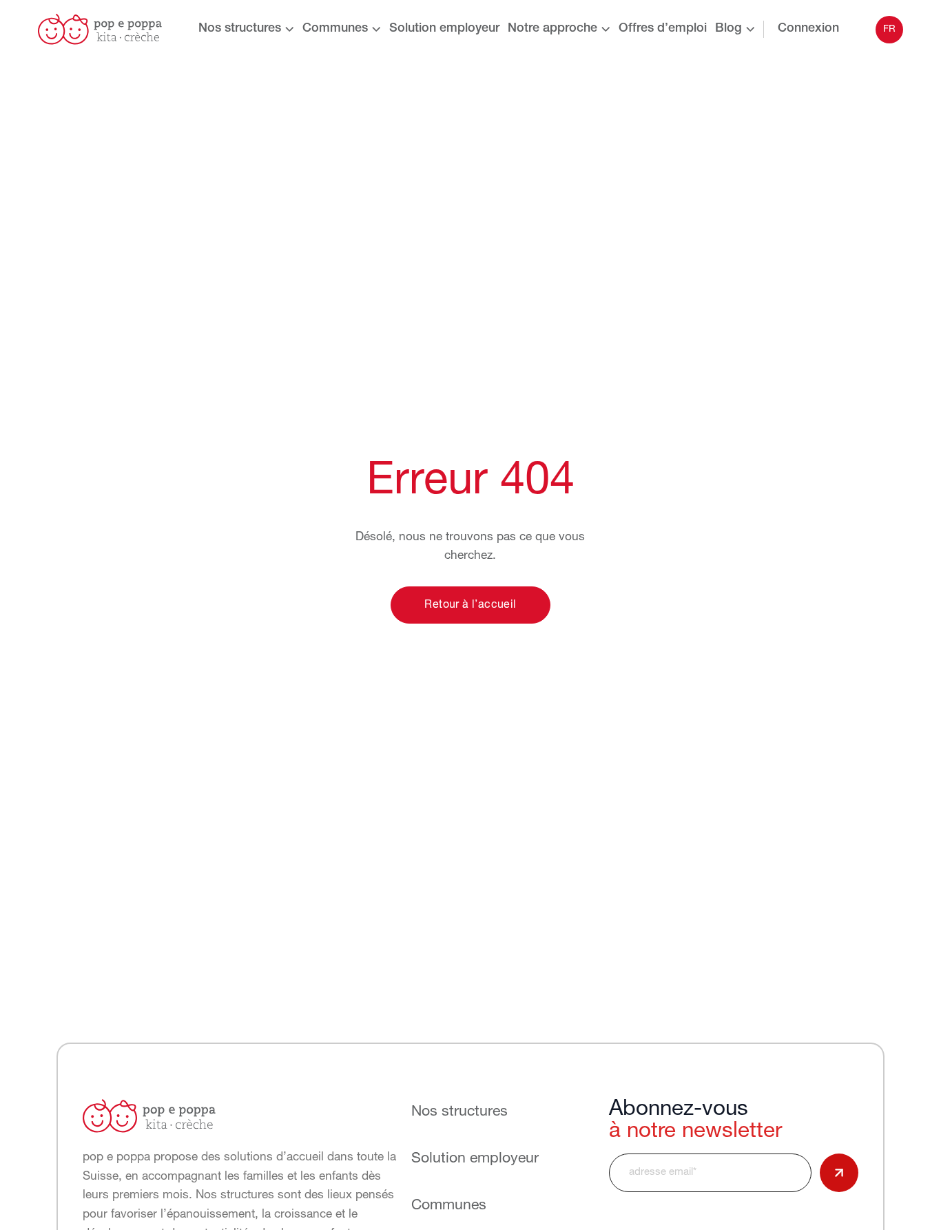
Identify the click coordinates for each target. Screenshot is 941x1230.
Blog (728, 29)
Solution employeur (444, 29)
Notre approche (552, 29)
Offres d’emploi (663, 29)
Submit (839, 1173)
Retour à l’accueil (470, 605)
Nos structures (239, 29)
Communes (335, 29)
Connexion (808, 29)
